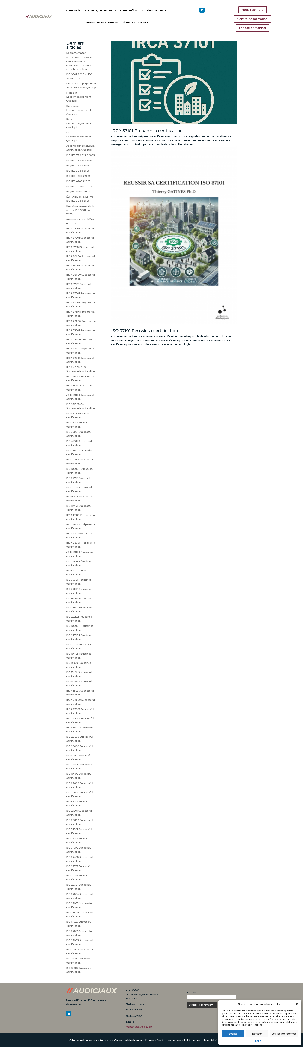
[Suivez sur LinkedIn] (202, 10)
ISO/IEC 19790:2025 (78, 191)
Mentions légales (143, 1040)
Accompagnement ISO (99, 10)
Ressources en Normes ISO (102, 22)
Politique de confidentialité (200, 1040)
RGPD (258, 1041)
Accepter (233, 1033)
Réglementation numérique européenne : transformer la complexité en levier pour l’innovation (81, 60)
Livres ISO (129, 22)
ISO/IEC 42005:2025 (78, 181)
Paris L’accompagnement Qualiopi (78, 123)
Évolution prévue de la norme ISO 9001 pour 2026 (80, 209)
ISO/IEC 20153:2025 (78, 170)
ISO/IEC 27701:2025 (78, 165)
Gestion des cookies (169, 1040)
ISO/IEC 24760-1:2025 (79, 186)
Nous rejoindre (253, 10)
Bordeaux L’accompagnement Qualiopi (78, 109)
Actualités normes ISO (154, 10)
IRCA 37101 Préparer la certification (147, 130)
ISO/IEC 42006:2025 (78, 175)
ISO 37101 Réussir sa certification (144, 330)
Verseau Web (122, 1040)
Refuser (257, 1033)
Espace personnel (252, 28)
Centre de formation (252, 19)
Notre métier (73, 10)
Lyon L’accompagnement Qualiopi (78, 136)
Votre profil (127, 10)
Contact (143, 22)
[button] (296, 1004)
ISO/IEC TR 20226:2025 (80, 155)
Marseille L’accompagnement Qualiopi (78, 96)
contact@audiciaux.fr (139, 1026)
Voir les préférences (284, 1033)
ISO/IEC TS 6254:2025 (79, 160)
